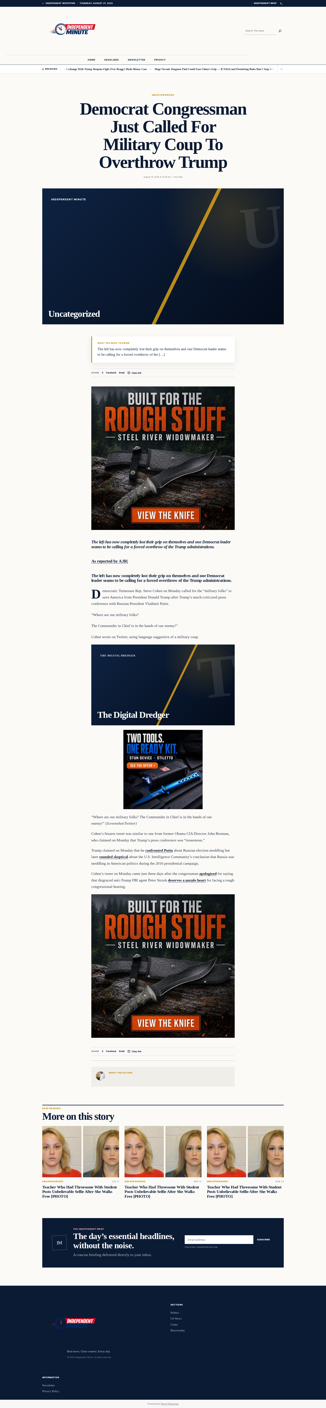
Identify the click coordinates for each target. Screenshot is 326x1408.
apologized (208, 873)
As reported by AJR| (109, 561)
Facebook (111, 372)
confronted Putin (159, 850)
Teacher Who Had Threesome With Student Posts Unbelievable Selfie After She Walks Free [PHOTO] (79, 1191)
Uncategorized (163, 95)
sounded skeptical (113, 857)
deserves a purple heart (187, 880)
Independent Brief (265, 3)
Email (122, 372)
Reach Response (169, 1403)
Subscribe (263, 1239)
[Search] (280, 31)
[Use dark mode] (281, 3)
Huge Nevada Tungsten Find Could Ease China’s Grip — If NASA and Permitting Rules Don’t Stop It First (173, 69)
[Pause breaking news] (280, 69)
